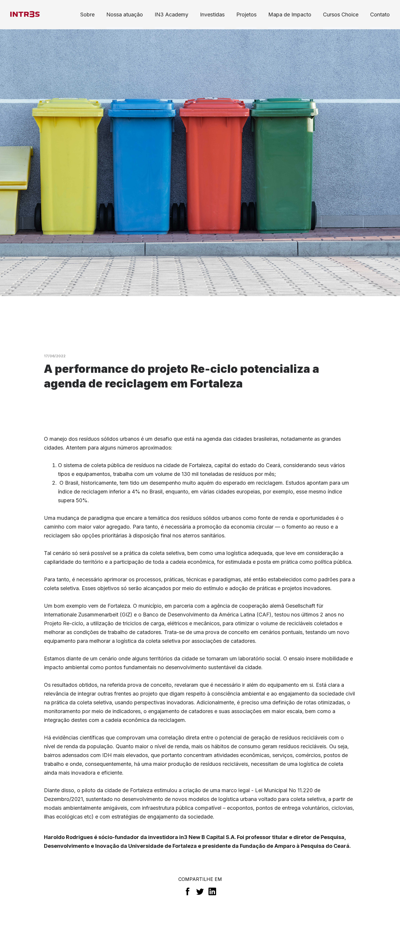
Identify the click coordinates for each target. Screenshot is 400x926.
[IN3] (25, 14)
